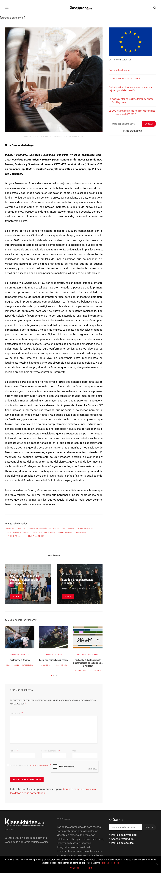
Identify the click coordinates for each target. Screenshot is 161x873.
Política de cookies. (110, 862)
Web (74, 751)
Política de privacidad (39, 765)
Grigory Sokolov (86, 529)
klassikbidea (32, 589)
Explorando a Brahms (20, 660)
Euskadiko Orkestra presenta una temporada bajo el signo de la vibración (87, 662)
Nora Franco (68, 529)
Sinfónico (14, 571)
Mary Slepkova (66, 532)
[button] (51, 675)
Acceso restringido (122, 838)
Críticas (65, 574)
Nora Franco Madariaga (19, 532)
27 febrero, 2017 (69, 589)
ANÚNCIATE (116, 819)
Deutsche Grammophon (44, 532)
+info (89, 868)
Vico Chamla (14, 536)
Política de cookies (122, 842)
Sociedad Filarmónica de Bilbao (44, 529)
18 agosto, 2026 (12, 665)
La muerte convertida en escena (53, 660)
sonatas (10, 529)
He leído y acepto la (30, 764)
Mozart (22, 529)
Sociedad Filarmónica (34, 536)
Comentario (15, 713)
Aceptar (75, 868)
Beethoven (81, 532)
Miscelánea (26, 571)
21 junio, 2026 (47, 665)
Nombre (14, 750)
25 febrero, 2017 (17, 589)
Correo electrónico (51, 750)
